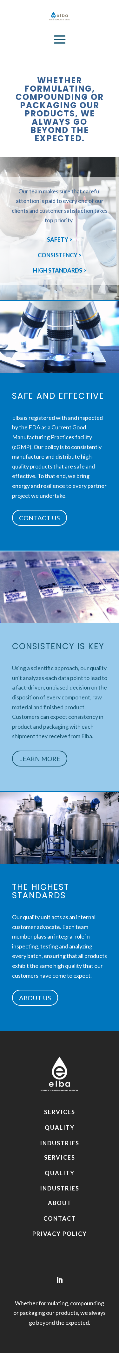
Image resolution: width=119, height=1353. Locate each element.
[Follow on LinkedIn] (59, 1279)
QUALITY (60, 1127)
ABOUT (59, 1202)
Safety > (59, 239)
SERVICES (59, 1111)
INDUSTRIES (59, 1143)
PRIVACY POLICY (59, 1233)
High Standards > (59, 270)
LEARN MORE (39, 758)
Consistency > (60, 255)
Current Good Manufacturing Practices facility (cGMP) (52, 437)
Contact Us (39, 518)
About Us (35, 998)
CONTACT (59, 1218)
